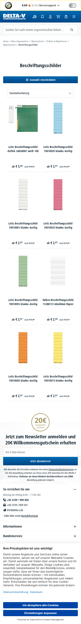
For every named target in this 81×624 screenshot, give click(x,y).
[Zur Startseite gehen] (14, 16)
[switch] (72, 5)
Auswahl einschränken (42, 80)
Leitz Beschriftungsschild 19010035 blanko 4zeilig (58, 149)
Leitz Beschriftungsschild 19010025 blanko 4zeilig (58, 225)
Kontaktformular (29, 516)
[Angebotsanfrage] (66, 17)
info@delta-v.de (15, 510)
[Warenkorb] (58, 17)
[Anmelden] (50, 17)
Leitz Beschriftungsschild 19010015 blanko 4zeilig (58, 378)
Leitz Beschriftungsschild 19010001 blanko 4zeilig (23, 225)
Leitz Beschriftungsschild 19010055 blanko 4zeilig (23, 302)
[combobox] (34, 29)
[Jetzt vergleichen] (35, 17)
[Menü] (74, 17)
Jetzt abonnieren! (40, 461)
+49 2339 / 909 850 (18, 500)
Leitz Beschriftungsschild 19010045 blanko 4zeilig (23, 378)
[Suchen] (72, 29)
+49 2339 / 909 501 (17, 505)
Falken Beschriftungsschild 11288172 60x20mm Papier (58, 302)
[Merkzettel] (42, 17)
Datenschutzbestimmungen (61, 469)
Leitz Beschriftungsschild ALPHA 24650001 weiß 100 (23, 149)
